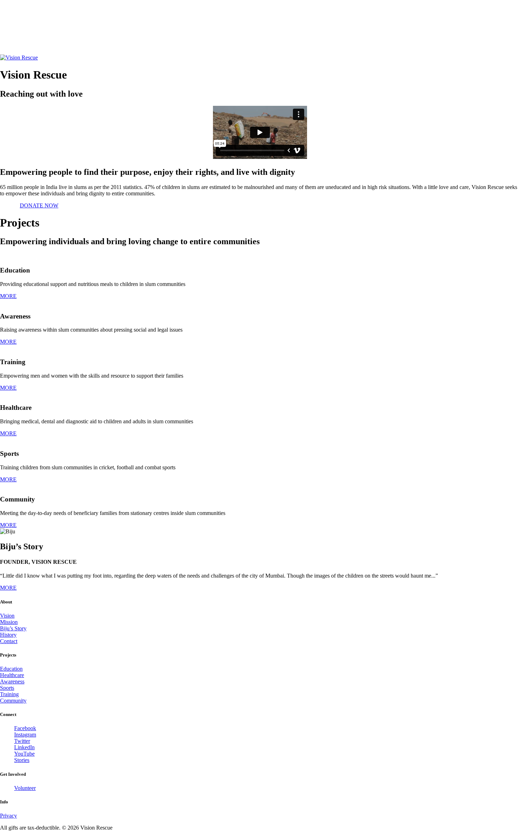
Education (11, 669)
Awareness (12, 681)
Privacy (8, 816)
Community (13, 701)
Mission (9, 622)
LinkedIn (24, 747)
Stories (21, 760)
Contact (8, 641)
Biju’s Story (13, 628)
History (8, 635)
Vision (7, 616)
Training (9, 694)
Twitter (22, 741)
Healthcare (12, 675)
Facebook (25, 728)
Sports (7, 688)
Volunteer (25, 788)
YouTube (24, 754)
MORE (8, 296)
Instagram (25, 735)
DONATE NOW (39, 205)
